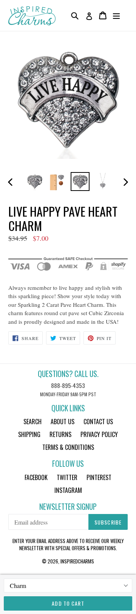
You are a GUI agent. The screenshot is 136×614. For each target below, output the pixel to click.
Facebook (36, 477)
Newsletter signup (68, 506)
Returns (60, 434)
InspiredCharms (77, 561)
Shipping (29, 434)
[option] (34, 181)
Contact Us (98, 421)
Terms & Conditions (68, 447)
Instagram (68, 490)
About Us (62, 421)
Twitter (67, 477)
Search (32, 421)
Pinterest (99, 477)
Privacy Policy (99, 434)
